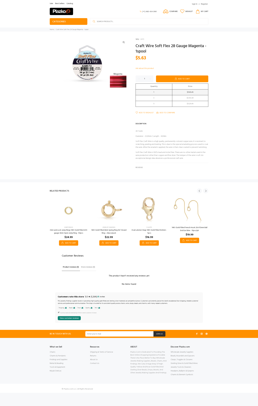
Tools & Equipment (57, 367)
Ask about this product (145, 68)
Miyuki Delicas (55, 370)
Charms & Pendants (58, 355)
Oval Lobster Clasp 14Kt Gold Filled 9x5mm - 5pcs (149, 232)
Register (204, 4)
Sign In (194, 4)
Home (52, 29)
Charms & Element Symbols (182, 374)
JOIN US (159, 333)
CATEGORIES (59, 22)
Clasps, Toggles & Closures (181, 359)
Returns (93, 355)
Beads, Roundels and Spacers (182, 355)
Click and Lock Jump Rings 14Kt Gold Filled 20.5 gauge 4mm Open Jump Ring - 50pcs (68, 232)
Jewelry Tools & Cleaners (181, 367)
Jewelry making (109, 227)
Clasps (149, 227)
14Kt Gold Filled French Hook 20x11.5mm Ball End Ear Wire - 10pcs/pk (189, 229)
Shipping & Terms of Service (101, 352)
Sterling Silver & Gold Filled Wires (184, 363)
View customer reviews (69, 318)
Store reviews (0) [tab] (88, 267)
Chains (52, 352)
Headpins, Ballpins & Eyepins (182, 370)
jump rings (68, 227)
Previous (199, 190)
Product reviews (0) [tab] (71, 267)
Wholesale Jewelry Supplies (182, 352)
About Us (94, 359)
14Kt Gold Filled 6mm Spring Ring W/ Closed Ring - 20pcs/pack (108, 232)
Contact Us (94, 363)
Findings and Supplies (58, 359)
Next (205, 190)
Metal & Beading (56, 363)
